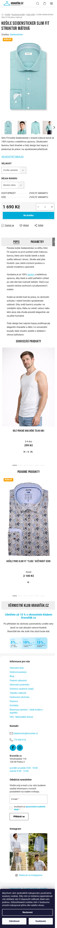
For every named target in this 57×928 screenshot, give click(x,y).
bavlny (31, 274)
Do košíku (28, 215)
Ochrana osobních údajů (22, 688)
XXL (31, 452)
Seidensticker (16, 34)
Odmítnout (14, 921)
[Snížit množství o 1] (38, 206)
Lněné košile (15, 888)
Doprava (14, 701)
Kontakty (14, 705)
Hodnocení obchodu (19, 697)
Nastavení (28, 912)
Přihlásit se (19, 816)
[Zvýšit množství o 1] (52, 206)
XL (28, 452)
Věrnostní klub (17, 668)
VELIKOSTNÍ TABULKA (12, 156)
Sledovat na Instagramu (30, 875)
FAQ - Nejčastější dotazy (21, 717)
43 (28, 582)
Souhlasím (40, 921)
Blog (12, 676)
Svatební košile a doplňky (35, 888)
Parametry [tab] (37, 242)
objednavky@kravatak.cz (26, 733)
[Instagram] (20, 748)
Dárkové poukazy (18, 672)
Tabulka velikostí (18, 693)
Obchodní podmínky (19, 684)
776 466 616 (20, 739)
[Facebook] (13, 748)
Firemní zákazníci (18, 680)
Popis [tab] (16, 242)
